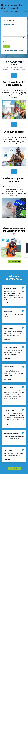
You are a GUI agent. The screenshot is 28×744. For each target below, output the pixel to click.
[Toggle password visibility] (23, 38)
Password (5, 35)
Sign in (7, 46)
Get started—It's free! (14, 261)
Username (5, 28)
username (13, 50)
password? (20, 50)
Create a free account (9, 24)
